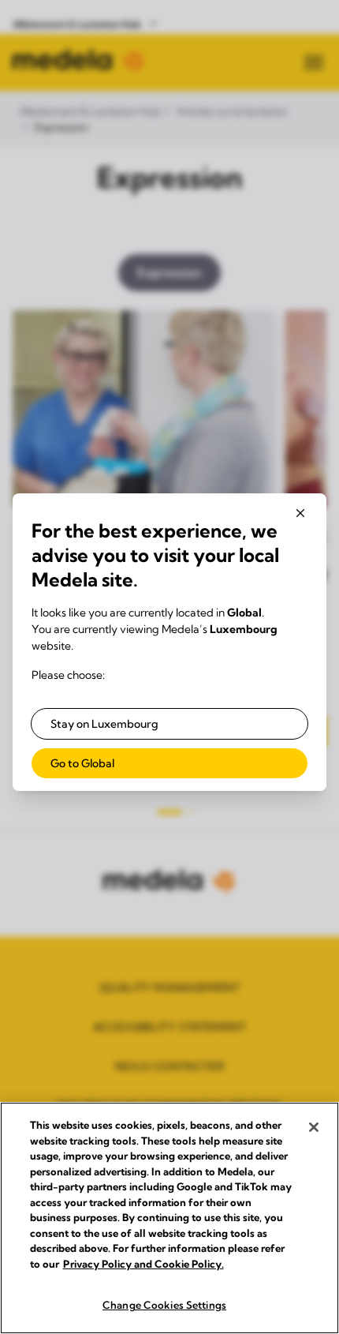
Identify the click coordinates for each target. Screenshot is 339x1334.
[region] (169, 1218)
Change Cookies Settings (164, 1304)
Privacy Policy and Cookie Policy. (143, 1263)
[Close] (313, 1127)
